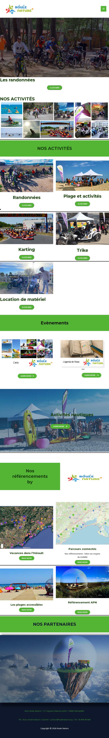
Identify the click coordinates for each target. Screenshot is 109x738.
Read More (27, 558)
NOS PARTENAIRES (54, 624)
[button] (54, 87)
